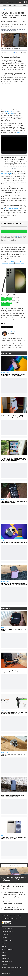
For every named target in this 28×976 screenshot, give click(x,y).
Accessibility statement (7, 940)
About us (4, 952)
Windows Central (5, 964)
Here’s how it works (13, 30)
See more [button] (14, 168)
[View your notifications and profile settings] (16, 2)
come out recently (6, 173)
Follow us (16, 52)
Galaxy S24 (11, 113)
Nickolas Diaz (10, 21)
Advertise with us (6, 958)
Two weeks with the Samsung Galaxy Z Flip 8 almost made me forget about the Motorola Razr (14, 878)
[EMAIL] (9, 335)
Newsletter (24, 52)
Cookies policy (5, 937)
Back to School (12, 5)
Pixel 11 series (23, 5)
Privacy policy (5, 934)
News (3, 21)
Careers (3, 943)
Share (5, 52)
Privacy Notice (19, 236)
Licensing (4, 946)
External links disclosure (7, 949)
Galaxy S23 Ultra (20, 132)
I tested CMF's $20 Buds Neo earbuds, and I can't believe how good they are (14, 908)
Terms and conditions (7, 928)
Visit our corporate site (12, 918)
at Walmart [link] (7, 297)
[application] (14, 144)
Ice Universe (8, 112)
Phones (3, 9)
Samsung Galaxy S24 (7, 327)
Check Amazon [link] (5, 305)
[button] (26, 2)
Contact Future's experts (7, 931)
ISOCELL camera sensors (11, 208)
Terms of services (17, 235)
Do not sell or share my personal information (12, 967)
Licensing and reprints (7, 961)
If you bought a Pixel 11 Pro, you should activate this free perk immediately (14, 902)
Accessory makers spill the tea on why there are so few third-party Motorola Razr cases (14, 886)
